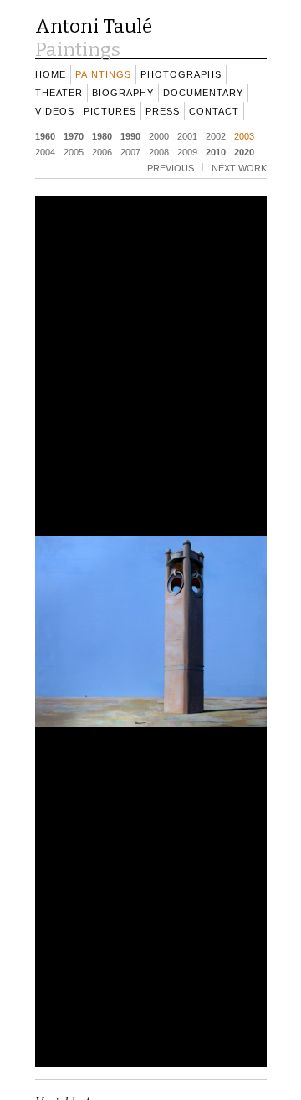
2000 (159, 135)
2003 (244, 135)
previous (170, 167)
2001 (187, 135)
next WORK (239, 167)
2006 (102, 151)
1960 (45, 135)
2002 (216, 135)
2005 (74, 151)
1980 (102, 135)
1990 (130, 135)
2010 (216, 151)
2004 (45, 151)
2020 (244, 151)
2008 (159, 151)
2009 (187, 151)
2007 (130, 151)
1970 (74, 135)
